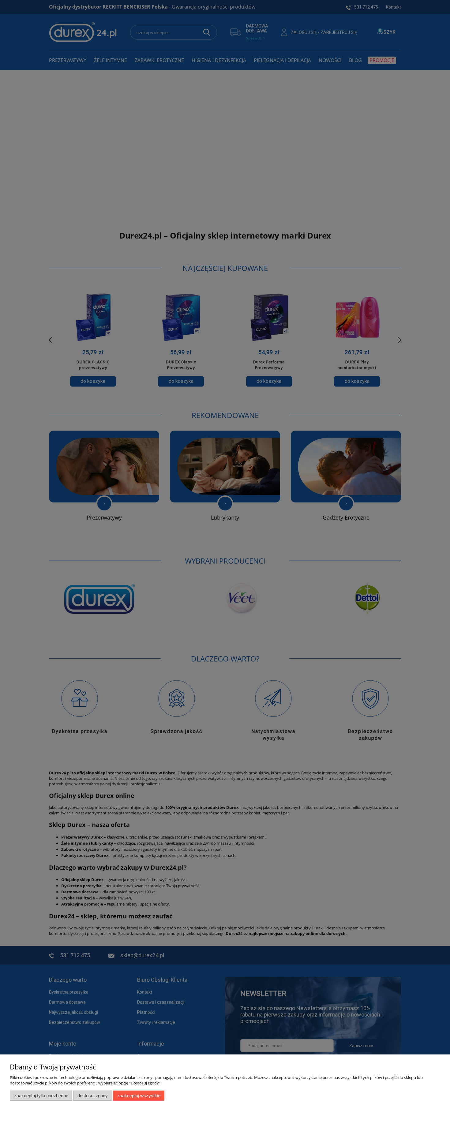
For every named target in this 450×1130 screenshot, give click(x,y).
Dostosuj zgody (92, 1095)
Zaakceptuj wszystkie (138, 1095)
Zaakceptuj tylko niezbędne (41, 1095)
